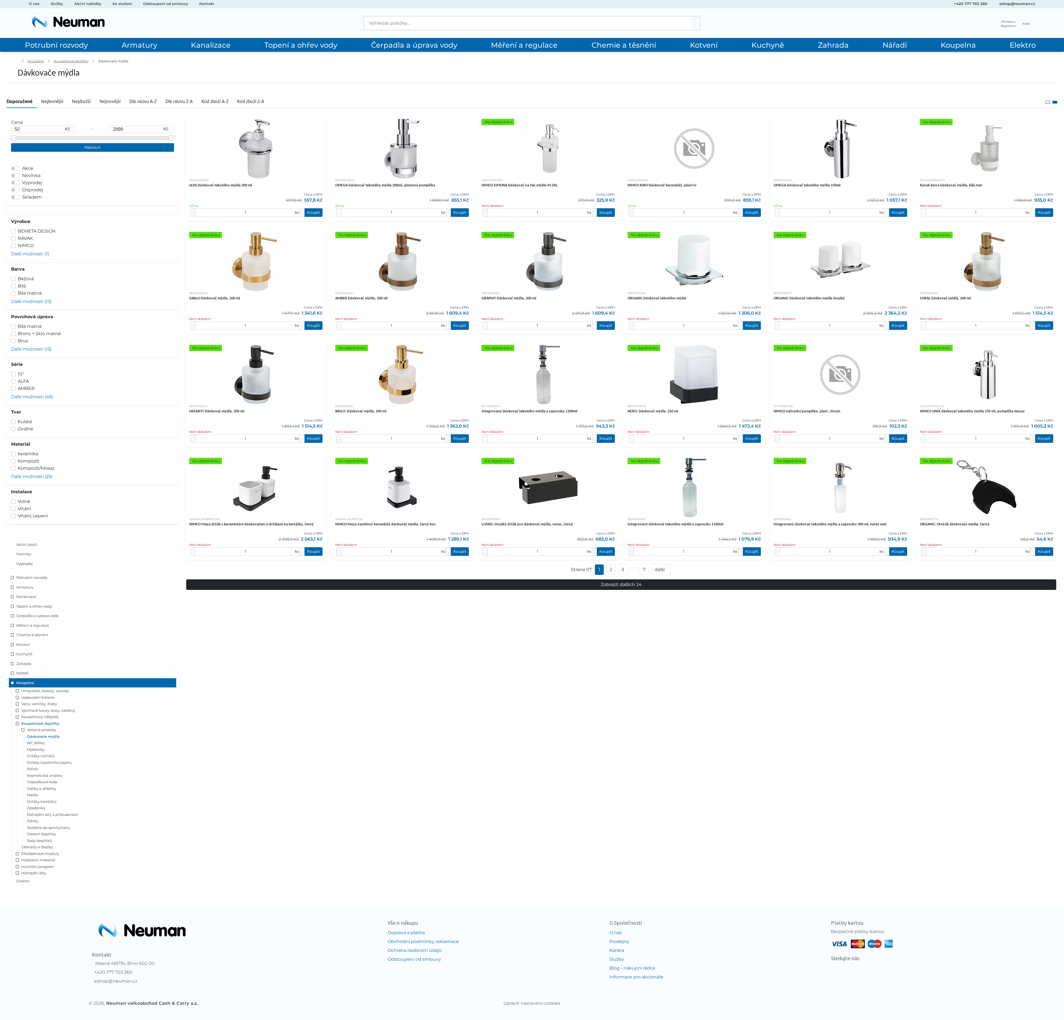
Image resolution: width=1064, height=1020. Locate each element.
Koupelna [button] (25, 682)
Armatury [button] (25, 587)
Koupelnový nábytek (40, 717)
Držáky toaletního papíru (49, 762)
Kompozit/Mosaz (36, 468)
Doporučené (19, 101)
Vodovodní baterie (38, 697)
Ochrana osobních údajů (415, 950)
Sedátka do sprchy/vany (48, 827)
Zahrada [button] (23, 663)
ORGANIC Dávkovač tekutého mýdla (657, 298)
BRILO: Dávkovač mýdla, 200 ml (360, 411)
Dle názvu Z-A (179, 101)
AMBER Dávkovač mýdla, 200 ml (361, 298)
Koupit (313, 212)
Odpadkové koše (42, 782)
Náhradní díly (33, 873)
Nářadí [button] (22, 673)
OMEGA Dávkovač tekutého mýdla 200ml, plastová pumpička (385, 185)
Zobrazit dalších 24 (621, 584)
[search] (695, 23)
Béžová (26, 278)
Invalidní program (37, 866)
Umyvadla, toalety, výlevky (45, 690)
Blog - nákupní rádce (632, 968)
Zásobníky (36, 808)
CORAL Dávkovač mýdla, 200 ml (945, 298)
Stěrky (32, 821)
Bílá (22, 286)
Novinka (31, 175)
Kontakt (206, 3)
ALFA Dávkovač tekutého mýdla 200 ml (220, 185)
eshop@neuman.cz (1017, 3)
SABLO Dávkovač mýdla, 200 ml (214, 298)
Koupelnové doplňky (71, 61)
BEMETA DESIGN (36, 231)
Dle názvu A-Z (143, 101)
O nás (34, 3)
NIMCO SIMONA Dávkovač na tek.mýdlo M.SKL (520, 185)
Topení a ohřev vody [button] (34, 606)
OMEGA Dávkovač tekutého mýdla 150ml (807, 185)
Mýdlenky (36, 749)
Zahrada (833, 45)
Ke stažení (122, 3)
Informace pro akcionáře (636, 977)
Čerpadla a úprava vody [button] (37, 615)
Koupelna (958, 45)
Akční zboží (26, 544)
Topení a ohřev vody (300, 45)
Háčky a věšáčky (41, 788)
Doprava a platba (406, 932)
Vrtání (24, 508)
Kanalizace (211, 45)
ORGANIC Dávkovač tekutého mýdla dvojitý (809, 298)
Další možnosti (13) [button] (31, 301)
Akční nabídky (87, 3)
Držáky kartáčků (42, 801)
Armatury (139, 45)
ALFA (23, 381)
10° (21, 374)
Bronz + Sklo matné (39, 333)
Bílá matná (30, 293)
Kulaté (25, 421)
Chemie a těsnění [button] (32, 635)
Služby (57, 3)
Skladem (32, 197)
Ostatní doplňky (41, 834)
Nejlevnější (52, 101)
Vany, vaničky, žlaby (39, 704)
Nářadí (895, 45)
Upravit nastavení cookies (531, 1003)
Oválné (25, 428)
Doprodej (32, 189)
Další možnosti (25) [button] (31, 476)
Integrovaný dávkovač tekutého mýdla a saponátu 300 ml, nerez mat (830, 524)
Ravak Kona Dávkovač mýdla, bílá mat (951, 185)
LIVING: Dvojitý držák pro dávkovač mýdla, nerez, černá (527, 524)
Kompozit (28, 461)
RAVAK (25, 238)
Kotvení (704, 45)
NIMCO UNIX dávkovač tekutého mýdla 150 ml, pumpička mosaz (972, 411)
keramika (28, 453)
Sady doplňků (39, 840)
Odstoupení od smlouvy (165, 3)
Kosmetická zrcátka (44, 775)
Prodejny (619, 941)
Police (32, 769)
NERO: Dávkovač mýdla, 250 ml (653, 411)
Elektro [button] (22, 881)
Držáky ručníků (41, 756)
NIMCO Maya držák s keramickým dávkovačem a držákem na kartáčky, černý (251, 524)
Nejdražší (81, 101)
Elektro (1023, 45)
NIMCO (26, 245)
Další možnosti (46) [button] (32, 396)
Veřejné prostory (41, 730)
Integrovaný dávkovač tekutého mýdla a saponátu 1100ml (529, 411)
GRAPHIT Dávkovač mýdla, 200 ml (509, 298)
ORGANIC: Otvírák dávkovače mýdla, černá (954, 524)
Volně (24, 501)
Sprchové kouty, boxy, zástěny (48, 710)
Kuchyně (767, 45)
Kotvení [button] (23, 644)
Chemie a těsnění (624, 45)
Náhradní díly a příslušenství (52, 814)
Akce (27, 168)
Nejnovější (110, 101)
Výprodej (32, 182)
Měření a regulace (524, 45)
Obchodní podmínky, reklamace (423, 941)
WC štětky (36, 743)
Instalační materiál (38, 860)
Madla (32, 795)
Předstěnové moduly (40, 853)
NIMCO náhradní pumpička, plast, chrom (807, 411)
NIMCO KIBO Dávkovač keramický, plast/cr (662, 185)
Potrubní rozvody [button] (31, 577)
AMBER (26, 388)
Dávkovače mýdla (113, 61)
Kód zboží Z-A (250, 101)
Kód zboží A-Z (214, 101)
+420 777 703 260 (970, 3)
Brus (23, 340)
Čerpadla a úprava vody (414, 45)
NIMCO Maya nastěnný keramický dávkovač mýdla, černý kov (385, 524)
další (660, 569)
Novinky (23, 554)
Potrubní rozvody (56, 45)
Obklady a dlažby (37, 847)
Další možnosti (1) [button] (30, 253)
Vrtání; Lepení (33, 515)
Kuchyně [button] (24, 654)
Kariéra (616, 950)
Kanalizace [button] (26, 596)
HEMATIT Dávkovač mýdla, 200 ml (216, 411)
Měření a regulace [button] (32, 625)
